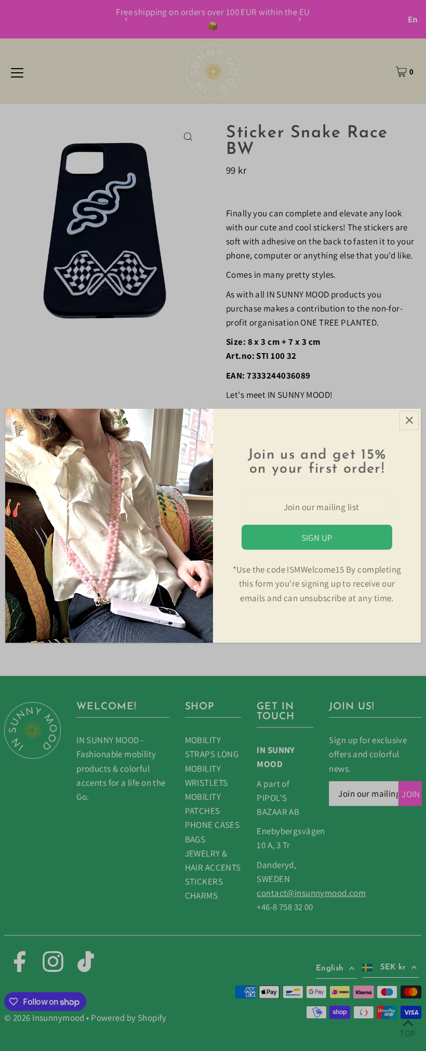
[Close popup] (409, 420)
